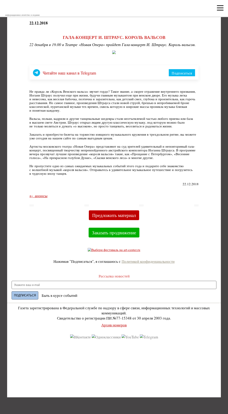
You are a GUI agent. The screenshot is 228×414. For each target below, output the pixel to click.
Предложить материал (114, 215)
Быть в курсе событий (59, 295)
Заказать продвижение (114, 232)
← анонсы (38, 195)
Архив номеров (114, 325)
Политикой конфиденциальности (148, 261)
